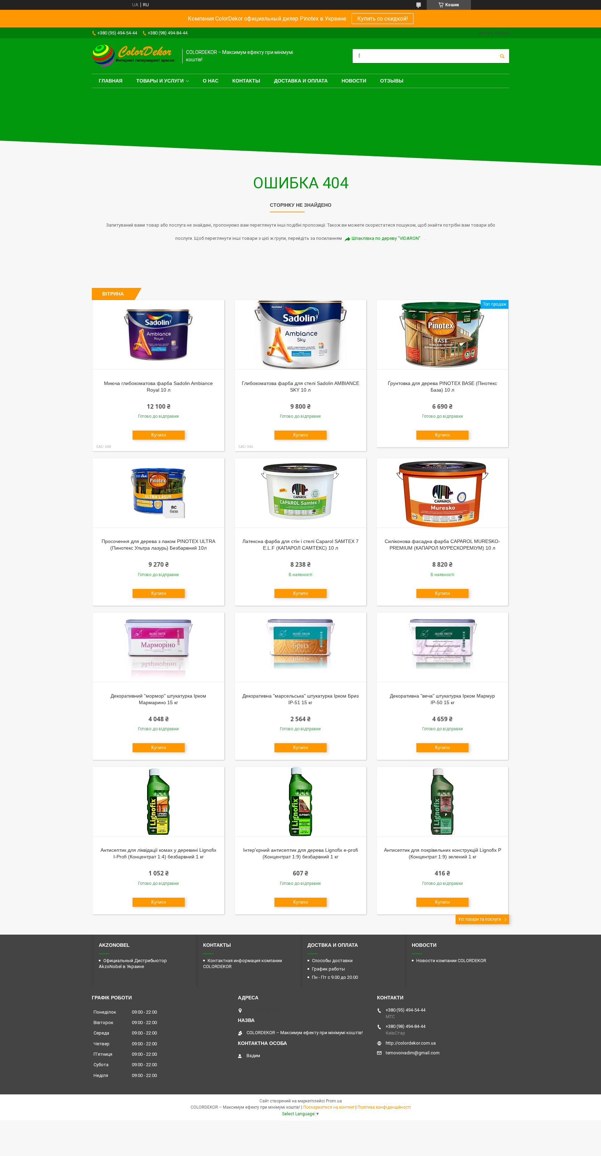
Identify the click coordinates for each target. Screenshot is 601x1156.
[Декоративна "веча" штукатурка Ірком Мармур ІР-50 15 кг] (442, 647)
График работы (328, 969)
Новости (354, 81)
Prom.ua (334, 1101)
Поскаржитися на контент (328, 1107)
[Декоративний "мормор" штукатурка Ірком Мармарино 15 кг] (158, 647)
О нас (210, 81)
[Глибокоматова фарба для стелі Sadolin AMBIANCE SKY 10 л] (301, 335)
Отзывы (391, 81)
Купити (158, 435)
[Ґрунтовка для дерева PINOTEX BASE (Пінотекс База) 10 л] (442, 335)
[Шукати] (502, 56)
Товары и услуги (160, 81)
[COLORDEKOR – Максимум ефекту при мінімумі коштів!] (133, 56)
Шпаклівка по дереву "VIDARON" (386, 238)
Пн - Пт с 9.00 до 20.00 (335, 977)
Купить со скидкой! (382, 18)
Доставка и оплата (301, 81)
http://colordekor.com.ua (411, 1043)
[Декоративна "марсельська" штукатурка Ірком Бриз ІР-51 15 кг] (301, 647)
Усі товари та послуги (479, 919)
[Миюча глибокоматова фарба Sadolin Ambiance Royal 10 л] (158, 335)
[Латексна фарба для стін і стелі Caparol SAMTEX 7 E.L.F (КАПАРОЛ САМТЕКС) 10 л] (301, 493)
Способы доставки (332, 960)
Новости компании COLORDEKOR (451, 960)
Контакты (246, 81)
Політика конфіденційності (384, 1107)
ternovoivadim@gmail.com (413, 1052)
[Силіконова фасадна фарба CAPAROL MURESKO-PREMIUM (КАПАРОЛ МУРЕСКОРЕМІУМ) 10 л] (442, 493)
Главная (110, 81)
